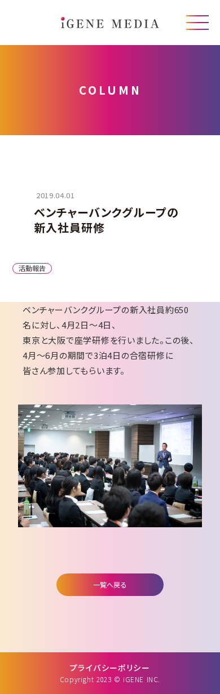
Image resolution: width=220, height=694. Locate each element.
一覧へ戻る (110, 584)
